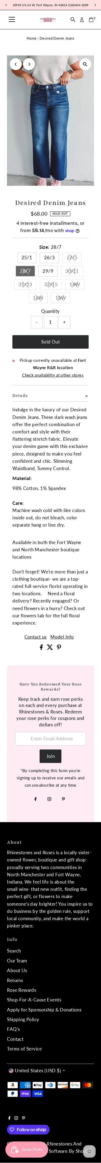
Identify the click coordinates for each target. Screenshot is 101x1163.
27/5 (74, 258)
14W (76, 285)
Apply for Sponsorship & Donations (44, 1010)
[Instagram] (49, 799)
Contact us (36, 637)
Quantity (50, 311)
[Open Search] (73, 19)
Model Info (62, 637)
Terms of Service (24, 1049)
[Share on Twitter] (50, 648)
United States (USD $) (38, 1070)
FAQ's (13, 1029)
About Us (17, 970)
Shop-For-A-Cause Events (34, 1000)
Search (14, 951)
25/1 (27, 257)
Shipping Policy (23, 1019)
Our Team (17, 961)
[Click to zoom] (85, 64)
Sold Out (50, 342)
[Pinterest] (63, 799)
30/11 (74, 272)
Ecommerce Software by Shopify (57, 1151)
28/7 (27, 272)
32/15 (53, 285)
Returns (15, 980)
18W (62, 299)
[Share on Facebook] (42, 648)
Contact (15, 1039)
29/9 (48, 271)
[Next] (29, 64)
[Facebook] (35, 799)
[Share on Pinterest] (59, 648)
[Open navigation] (12, 19)
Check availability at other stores (52, 375)
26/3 (49, 257)
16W (40, 299)
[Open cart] (91, 19)
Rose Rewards (21, 990)
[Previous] (16, 64)
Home (32, 38)
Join (50, 756)
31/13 (27, 285)
